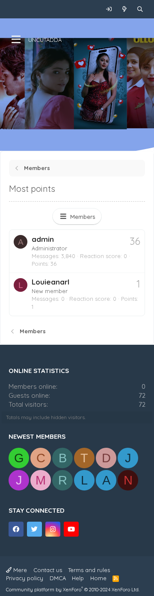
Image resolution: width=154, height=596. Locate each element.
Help (78, 578)
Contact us (47, 570)
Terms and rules (89, 570)
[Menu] (16, 39)
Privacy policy (24, 578)
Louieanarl (50, 281)
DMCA (58, 578)
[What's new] (125, 9)
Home (98, 578)
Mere (19, 570)
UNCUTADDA (45, 39)
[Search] (140, 9)
